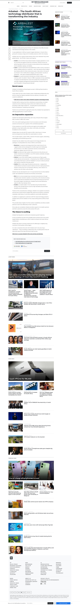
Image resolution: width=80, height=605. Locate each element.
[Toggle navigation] (8, 2)
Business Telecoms (28, 336)
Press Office (24, 6)
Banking (25, 347)
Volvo (57, 126)
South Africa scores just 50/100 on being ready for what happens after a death (66, 44)
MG (57, 117)
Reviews (43, 571)
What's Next (45, 6)
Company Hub (53, 6)
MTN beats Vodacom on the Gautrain (34, 437)
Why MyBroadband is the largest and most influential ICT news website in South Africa (46, 292)
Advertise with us (30, 579)
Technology (59, 573)
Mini (57, 119)
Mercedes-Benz (59, 115)
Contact (27, 583)
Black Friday (14, 564)
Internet (28, 570)
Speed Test (60, 6)
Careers (27, 584)
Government (44, 568)
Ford (57, 106)
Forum (30, 6)
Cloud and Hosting (28, 490)
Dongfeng (58, 105)
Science (58, 571)
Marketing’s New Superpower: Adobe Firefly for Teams (65, 26)
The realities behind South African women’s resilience (66, 67)
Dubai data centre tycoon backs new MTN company (38, 501)
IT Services (13, 571)
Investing (59, 570)
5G (10, 562)
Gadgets (10, 289)
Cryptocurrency (15, 567)
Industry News (37, 6)
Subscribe (69, 2)
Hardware (59, 568)
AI (24, 289)
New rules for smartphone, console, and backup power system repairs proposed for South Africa (15, 293)
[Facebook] (11, 592)
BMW (57, 99)
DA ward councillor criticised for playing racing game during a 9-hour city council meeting (30, 276)
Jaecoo (57, 113)
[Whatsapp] (16, 592)
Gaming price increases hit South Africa (30, 393)
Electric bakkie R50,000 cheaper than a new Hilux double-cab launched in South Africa (38, 303)
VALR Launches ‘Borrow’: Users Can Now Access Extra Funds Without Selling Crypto (66, 34)
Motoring (26, 301)
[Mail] (9, 59)
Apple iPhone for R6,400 (20, 379)
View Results (63, 133)
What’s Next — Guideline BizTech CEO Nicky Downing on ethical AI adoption (66, 76)
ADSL (26, 562)
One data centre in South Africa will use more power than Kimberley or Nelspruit (31, 493)
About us (28, 578)
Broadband (28, 564)
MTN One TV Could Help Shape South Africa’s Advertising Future (65, 18)
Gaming (10, 273)
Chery (57, 103)
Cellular (26, 435)
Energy (25, 401)
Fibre (57, 567)
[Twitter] (9, 51)
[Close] (71, 603)
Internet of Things (46, 570)
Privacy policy (45, 578)
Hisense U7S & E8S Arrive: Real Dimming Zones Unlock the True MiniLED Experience (37, 426)
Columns (58, 565)
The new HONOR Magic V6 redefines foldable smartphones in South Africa (46, 394)
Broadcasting (45, 564)
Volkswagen (59, 124)
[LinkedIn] (9, 54)
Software (44, 573)
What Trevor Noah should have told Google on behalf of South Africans (37, 414)
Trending (26, 313)
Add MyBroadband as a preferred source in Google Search (28, 241)
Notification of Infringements (50, 579)
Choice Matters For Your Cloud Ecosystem (46, 492)
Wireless (43, 574)
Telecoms (13, 574)
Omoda (58, 120)
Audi (57, 98)
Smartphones (12, 377)
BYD (57, 101)
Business (26, 546)
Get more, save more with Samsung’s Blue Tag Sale (38, 525)
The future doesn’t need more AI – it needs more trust (65, 83)
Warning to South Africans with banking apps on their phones (14, 493)
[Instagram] (24, 592)
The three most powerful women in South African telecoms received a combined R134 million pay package (38, 339)
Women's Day (64, 65)
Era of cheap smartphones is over (24, 478)
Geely (57, 108)
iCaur (57, 112)
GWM (57, 110)
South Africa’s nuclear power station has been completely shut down (15, 394)
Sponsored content (31, 581)
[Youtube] (21, 592)
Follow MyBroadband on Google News (23, 243)
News (18, 6)
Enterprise (44, 567)
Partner (11, 18)
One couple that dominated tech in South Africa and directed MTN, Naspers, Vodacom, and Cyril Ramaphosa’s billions (39, 549)
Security (12, 573)
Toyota (57, 122)
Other (57, 127)
